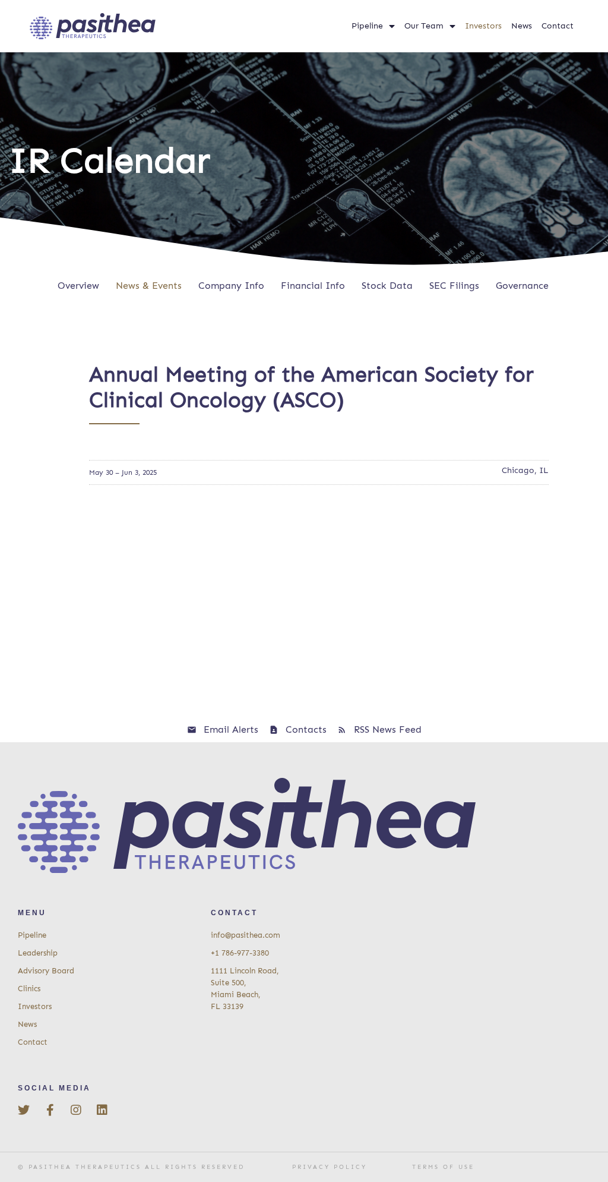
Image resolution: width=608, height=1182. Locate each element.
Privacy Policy (329, 1167)
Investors (483, 26)
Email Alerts (231, 729)
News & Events (149, 285)
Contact (558, 26)
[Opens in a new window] (24, 1110)
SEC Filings (454, 285)
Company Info (231, 285)
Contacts (306, 729)
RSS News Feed (388, 729)
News (521, 26)
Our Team (424, 26)
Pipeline (367, 26)
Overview (78, 285)
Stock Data (387, 285)
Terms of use (443, 1167)
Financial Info (313, 285)
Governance (522, 285)
